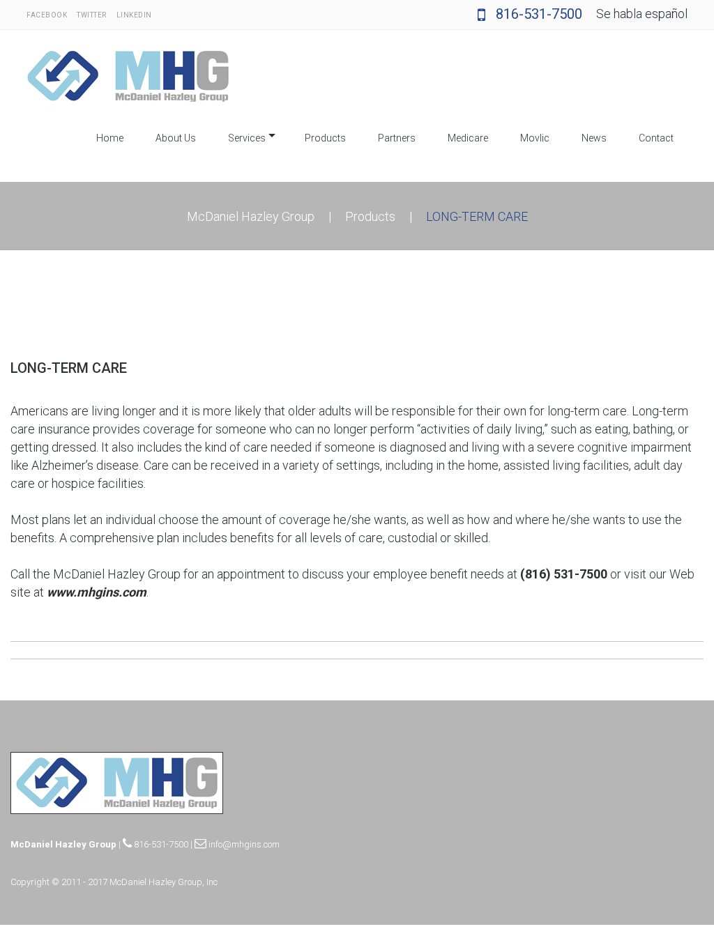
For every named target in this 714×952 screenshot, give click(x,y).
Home (109, 138)
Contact (656, 138)
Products (325, 138)
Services (247, 138)
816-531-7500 (537, 14)
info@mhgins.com (243, 844)
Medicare (468, 138)
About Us (175, 138)
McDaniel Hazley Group (250, 216)
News (594, 138)
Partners (397, 138)
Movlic (534, 138)
